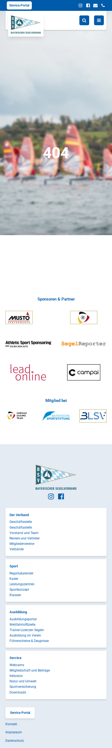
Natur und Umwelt (23, 681)
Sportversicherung (23, 687)
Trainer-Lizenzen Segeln (27, 630)
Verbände (17, 549)
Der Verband (19, 515)
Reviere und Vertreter (25, 538)
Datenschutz (14, 741)
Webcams (17, 665)
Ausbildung (18, 612)
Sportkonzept (19, 590)
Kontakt (11, 724)
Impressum (13, 732)
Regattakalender (21, 573)
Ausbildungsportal (23, 619)
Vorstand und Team (24, 533)
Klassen (15, 595)
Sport (14, 566)
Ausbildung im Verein (25, 635)
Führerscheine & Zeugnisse (29, 641)
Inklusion (16, 676)
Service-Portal (19, 5)
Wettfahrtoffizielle (22, 624)
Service (15, 658)
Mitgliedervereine (22, 544)
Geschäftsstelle (21, 522)
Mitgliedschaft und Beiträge (30, 670)
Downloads (18, 692)
